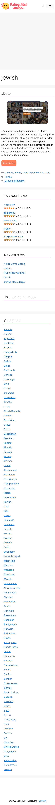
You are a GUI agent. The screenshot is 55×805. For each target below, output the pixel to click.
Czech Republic (12, 411)
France (7, 456)
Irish (6, 511)
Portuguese (10, 642)
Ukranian (9, 742)
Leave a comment (14, 180)
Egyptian (8, 438)
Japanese (9, 524)
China (7, 388)
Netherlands (10, 583)
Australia (8, 343)
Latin (6, 547)
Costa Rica (9, 397)
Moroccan (9, 574)
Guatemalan (10, 470)
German (8, 461)
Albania (8, 329)
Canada (9, 172)
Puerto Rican (11, 647)
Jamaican (9, 520)
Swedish (8, 701)
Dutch (7, 429)
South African (11, 692)
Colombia (9, 393)
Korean (7, 538)
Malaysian (9, 560)
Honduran (9, 474)
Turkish (8, 733)
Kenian (7, 533)
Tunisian (8, 728)
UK (42, 172)
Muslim (8, 579)
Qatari (7, 651)
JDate (6, 93)
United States (11, 746)
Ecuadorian (10, 433)
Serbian (8, 678)
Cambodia (9, 370)
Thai (6, 724)
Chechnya (9, 379)
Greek (7, 465)
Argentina (9, 338)
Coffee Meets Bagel (14, 282)
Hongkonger (10, 479)
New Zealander (31, 172)
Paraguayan (10, 624)
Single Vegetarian (13, 236)
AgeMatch (9, 204)
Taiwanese (10, 719)
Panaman (9, 619)
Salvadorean (10, 665)
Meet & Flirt (10, 220)
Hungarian (9, 488)
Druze (7, 424)
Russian (8, 660)
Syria (6, 710)
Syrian (7, 715)
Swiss (7, 706)
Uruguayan (10, 751)
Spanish (8, 697)
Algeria (7, 334)
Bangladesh (10, 352)
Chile (6, 384)
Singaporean (10, 683)
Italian (7, 515)
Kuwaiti (8, 542)
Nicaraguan (10, 592)
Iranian (7, 502)
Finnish (8, 447)
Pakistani (9, 610)
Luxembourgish (12, 556)
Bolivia (7, 361)
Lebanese (9, 551)
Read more (8, 163)
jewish (8, 176)
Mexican (8, 565)
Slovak (7, 688)
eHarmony (9, 212)
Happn (7, 228)
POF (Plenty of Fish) (14, 273)
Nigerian (8, 597)
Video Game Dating (14, 263)
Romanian (9, 656)
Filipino (7, 443)
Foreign (8, 452)
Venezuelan (10, 760)
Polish (7, 638)
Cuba (7, 406)
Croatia (8, 402)
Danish (7, 415)
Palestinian (10, 615)
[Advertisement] (27, 40)
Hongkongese (11, 483)
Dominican (9, 420)
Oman (7, 606)
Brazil (7, 365)
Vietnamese (10, 765)
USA (47, 172)
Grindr (7, 277)
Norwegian (10, 601)
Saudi (7, 669)
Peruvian (8, 629)
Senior (7, 674)
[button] (42, 6)
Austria (8, 347)
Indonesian (10, 497)
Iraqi (6, 506)
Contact (42, 801)
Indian (18, 172)
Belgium (8, 356)
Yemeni (8, 769)
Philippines (9, 633)
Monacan (9, 570)
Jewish (7, 529)
